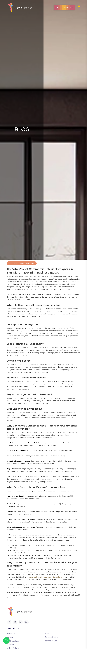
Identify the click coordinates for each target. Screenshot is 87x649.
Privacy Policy (51, 637)
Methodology (13, 641)
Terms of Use (51, 641)
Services (10, 637)
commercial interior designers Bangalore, (44, 577)
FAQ (47, 633)
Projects (10, 644)
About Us (11, 634)
